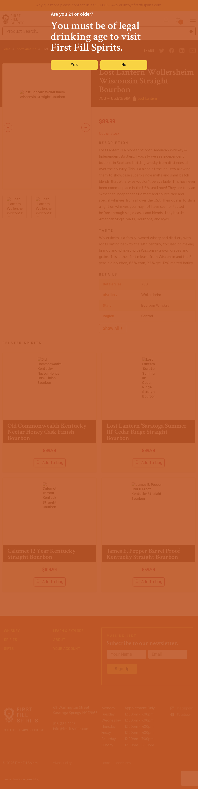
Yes (74, 65)
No (123, 65)
